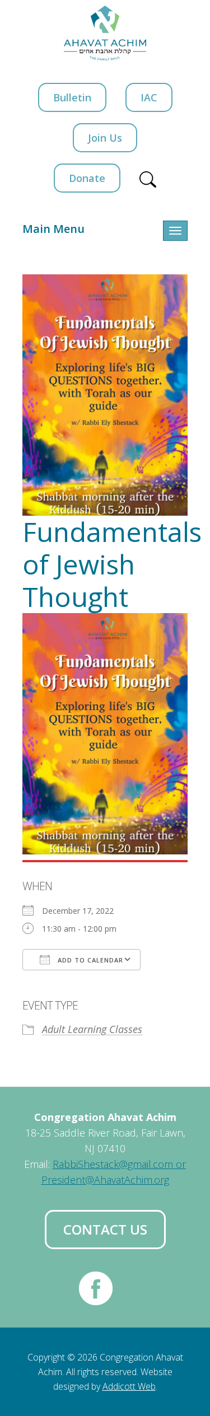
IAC (149, 97)
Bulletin (72, 97)
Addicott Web (129, 1386)
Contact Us (105, 1229)
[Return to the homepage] (105, 33)
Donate (87, 178)
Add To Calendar (89, 960)
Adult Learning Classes (92, 1029)
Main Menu (53, 228)
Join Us (105, 137)
